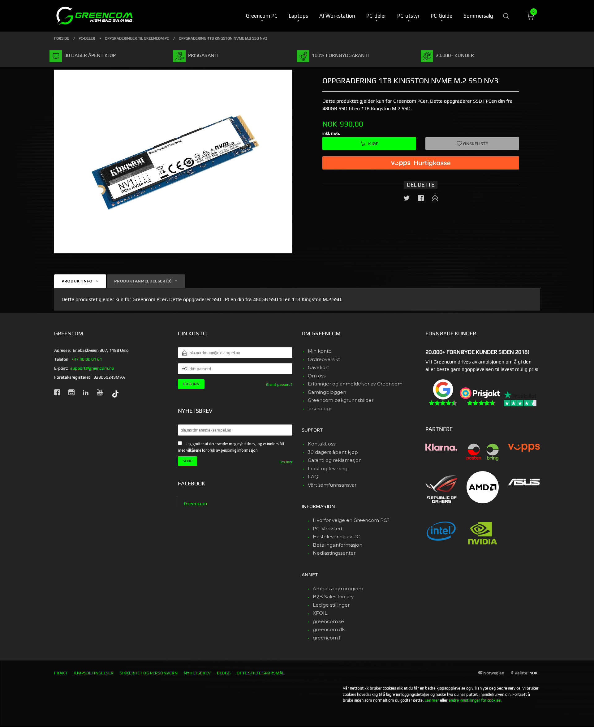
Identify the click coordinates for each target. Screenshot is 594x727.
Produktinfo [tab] (77, 281)
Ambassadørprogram (338, 588)
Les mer (285, 462)
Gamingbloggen (327, 392)
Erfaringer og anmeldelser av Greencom (355, 384)
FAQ (313, 477)
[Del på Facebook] (420, 199)
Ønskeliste (475, 143)
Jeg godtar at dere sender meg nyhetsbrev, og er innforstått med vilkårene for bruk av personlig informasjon (231, 447)
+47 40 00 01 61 (86, 359)
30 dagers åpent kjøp (333, 452)
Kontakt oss (321, 444)
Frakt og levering (327, 468)
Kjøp (373, 143)
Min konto (320, 351)
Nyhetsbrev (197, 672)
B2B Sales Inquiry (333, 597)
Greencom (195, 503)
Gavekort (318, 367)
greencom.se (328, 621)
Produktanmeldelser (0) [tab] (143, 281)
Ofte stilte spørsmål (260, 672)
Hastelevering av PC (336, 537)
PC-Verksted (327, 528)
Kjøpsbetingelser (94, 672)
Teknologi (319, 408)
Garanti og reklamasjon (335, 460)
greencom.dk (329, 629)
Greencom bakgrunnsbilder (340, 400)
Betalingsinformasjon (337, 545)
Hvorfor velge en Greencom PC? (351, 520)
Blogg (223, 672)
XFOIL (320, 613)
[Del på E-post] (435, 199)
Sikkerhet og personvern (149, 672)
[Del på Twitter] (406, 199)
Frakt (60, 672)
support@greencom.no (92, 368)
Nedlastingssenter (334, 553)
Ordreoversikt (324, 359)
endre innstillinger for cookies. (475, 700)
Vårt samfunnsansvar (332, 485)
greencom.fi (327, 638)
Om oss (316, 376)
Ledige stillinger (331, 605)
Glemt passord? (279, 384)
